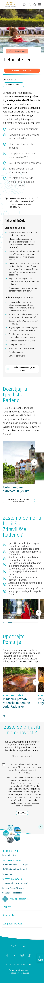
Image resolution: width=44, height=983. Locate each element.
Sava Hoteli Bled (9, 855)
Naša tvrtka (8, 915)
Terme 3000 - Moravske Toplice (15, 864)
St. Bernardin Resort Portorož (15, 883)
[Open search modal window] (34, 5)
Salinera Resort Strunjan (13, 888)
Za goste (6, 906)
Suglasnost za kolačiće (19, 973)
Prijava (22, 813)
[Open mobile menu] (40, 4)
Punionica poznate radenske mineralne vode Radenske (16, 700)
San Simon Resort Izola (12, 893)
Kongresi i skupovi (12, 923)
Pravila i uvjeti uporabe (18, 970)
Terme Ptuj (7, 874)
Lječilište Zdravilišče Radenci (14, 869)
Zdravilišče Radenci (13, 85)
